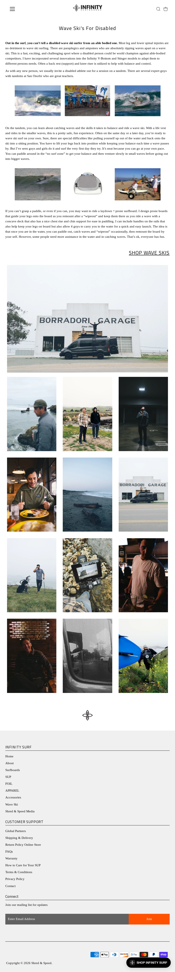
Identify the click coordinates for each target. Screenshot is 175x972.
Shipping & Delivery (19, 838)
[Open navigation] (26, 9)
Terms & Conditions (18, 872)
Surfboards (12, 770)
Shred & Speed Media (20, 811)
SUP (8, 777)
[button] (148, 962)
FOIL (8, 783)
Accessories (13, 797)
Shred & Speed (41, 963)
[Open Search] (158, 9)
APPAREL (12, 790)
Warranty (11, 858)
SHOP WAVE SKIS (149, 252)
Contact (10, 886)
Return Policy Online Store (23, 844)
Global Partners (15, 831)
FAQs (9, 851)
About (9, 763)
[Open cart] (165, 9)
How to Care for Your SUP (23, 865)
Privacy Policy (15, 879)
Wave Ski (11, 804)
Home (9, 756)
